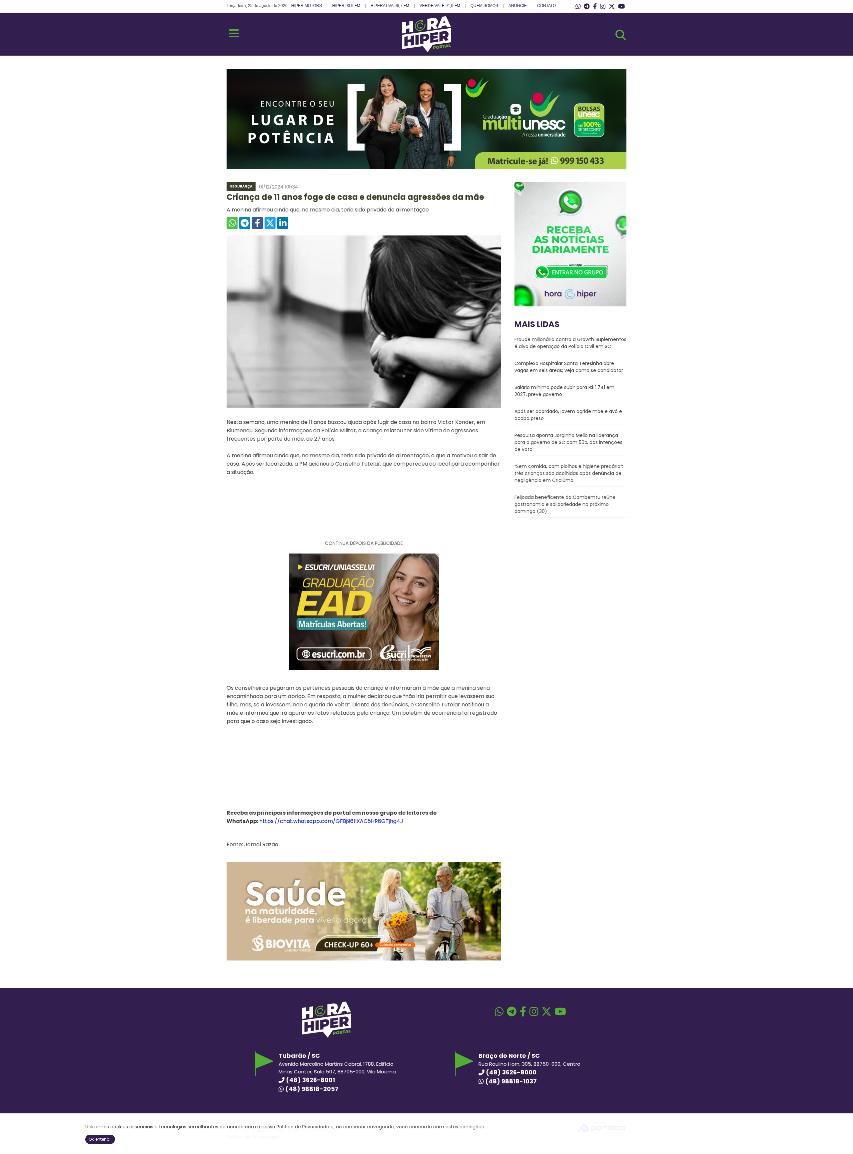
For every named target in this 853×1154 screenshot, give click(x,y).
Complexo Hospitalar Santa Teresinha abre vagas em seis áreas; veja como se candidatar (568, 367)
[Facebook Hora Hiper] (595, 6)
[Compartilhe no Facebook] (257, 223)
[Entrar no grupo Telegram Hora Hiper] (586, 6)
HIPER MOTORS (306, 5)
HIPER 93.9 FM (346, 5)
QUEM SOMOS (484, 5)
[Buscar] (620, 35)
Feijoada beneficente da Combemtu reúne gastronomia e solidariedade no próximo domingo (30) (564, 504)
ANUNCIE (517, 5)
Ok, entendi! (100, 1139)
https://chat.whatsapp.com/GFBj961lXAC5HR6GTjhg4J (331, 821)
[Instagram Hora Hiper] (602, 6)
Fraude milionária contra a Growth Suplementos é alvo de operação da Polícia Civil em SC (570, 343)
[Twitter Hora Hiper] (612, 6)
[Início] (426, 50)
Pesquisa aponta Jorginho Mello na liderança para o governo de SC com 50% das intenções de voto (568, 442)
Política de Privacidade (303, 1126)
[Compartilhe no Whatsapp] (232, 223)
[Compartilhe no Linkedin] (282, 223)
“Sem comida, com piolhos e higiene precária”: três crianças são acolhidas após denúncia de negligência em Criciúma (568, 473)
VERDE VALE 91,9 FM (440, 5)
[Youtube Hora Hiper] (621, 6)
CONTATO (546, 5)
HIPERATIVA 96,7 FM (390, 5)
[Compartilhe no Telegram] (244, 223)
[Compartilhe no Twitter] (270, 223)
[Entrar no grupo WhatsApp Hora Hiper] (578, 6)
